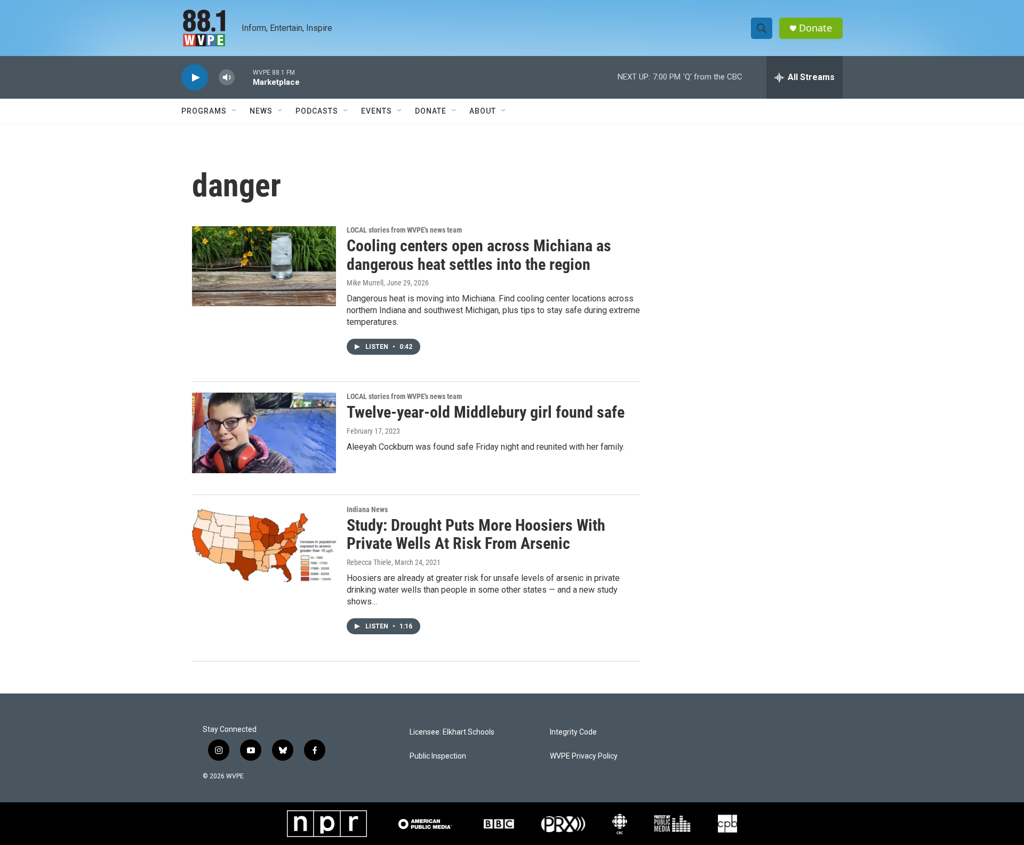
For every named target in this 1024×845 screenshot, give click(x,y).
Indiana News (367, 509)
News (261, 111)
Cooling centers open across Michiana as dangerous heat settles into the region (479, 255)
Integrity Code (573, 732)
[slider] (243, 77)
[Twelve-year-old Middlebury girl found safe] (264, 433)
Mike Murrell (365, 282)
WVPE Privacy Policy (584, 756)
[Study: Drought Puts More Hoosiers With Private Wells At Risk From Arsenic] (264, 546)
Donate (815, 28)
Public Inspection (438, 756)
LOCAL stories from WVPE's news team (404, 230)
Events (376, 111)
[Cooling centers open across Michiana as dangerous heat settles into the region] (264, 266)
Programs (204, 111)
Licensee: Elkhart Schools (452, 732)
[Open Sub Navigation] (234, 111)
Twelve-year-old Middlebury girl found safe (486, 412)
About (482, 111)
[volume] (227, 78)
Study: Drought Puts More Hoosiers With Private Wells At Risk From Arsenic (476, 534)
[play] (194, 77)
